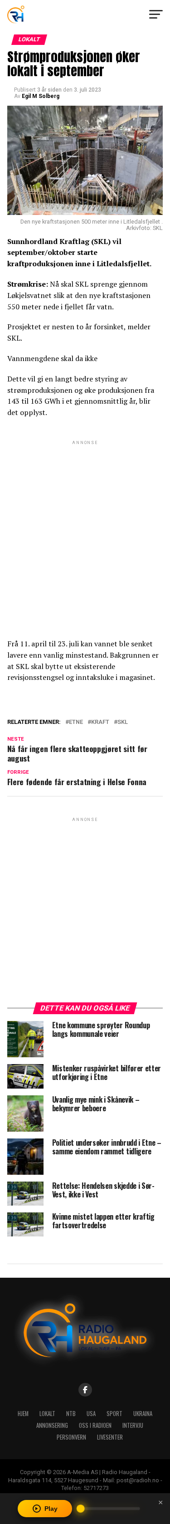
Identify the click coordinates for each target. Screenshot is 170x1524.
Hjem (23, 1413)
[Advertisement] (85, 532)
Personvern (71, 1437)
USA (91, 1413)
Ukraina (142, 1413)
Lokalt (47, 1413)
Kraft (100, 722)
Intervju (132, 1425)
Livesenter (110, 1437)
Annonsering (52, 1425)
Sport (114, 1413)
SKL (122, 722)
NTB (71, 1413)
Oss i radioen (95, 1425)
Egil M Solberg (40, 96)
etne (76, 722)
